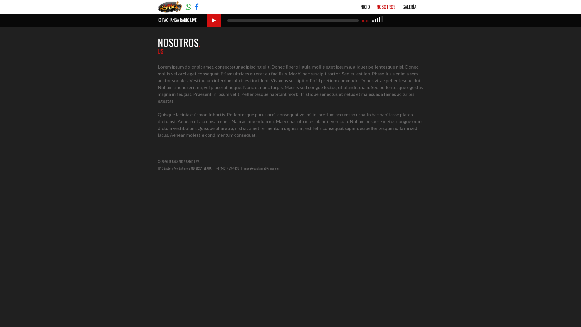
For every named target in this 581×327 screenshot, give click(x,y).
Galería (409, 6)
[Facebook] (197, 7)
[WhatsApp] (188, 7)
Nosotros (386, 6)
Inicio (364, 6)
